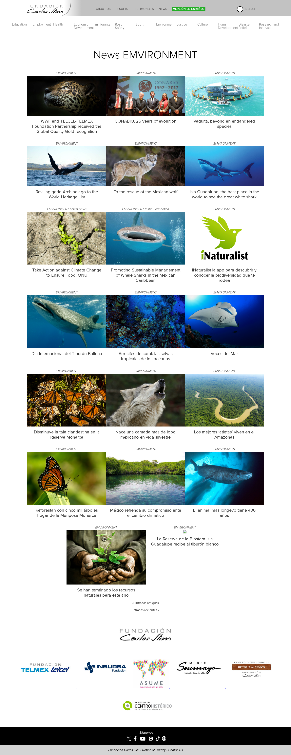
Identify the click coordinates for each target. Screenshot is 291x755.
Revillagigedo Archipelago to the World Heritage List (67, 194)
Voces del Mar (224, 353)
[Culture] (207, 18)
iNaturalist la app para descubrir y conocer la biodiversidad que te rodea (224, 275)
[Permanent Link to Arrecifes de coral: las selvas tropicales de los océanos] (145, 347)
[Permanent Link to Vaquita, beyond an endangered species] (224, 115)
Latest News (78, 209)
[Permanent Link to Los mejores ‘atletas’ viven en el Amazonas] (224, 425)
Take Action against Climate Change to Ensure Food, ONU (66, 273)
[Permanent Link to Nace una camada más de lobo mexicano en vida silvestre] (145, 425)
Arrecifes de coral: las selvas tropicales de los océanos (146, 356)
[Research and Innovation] (269, 18)
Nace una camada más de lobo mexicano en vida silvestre (145, 434)
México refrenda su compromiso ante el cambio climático (145, 513)
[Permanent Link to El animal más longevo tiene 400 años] (224, 504)
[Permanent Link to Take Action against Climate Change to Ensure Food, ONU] (66, 264)
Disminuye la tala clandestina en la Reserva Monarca (67, 434)
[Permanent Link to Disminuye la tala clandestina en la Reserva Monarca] (66, 425)
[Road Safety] (125, 18)
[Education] (22, 18)
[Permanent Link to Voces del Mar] (224, 347)
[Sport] (145, 18)
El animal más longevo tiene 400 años (224, 513)
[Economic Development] (84, 18)
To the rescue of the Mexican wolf (145, 191)
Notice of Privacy (154, 750)
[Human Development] (228, 18)
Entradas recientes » (145, 610)
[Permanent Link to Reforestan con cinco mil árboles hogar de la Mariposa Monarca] (66, 504)
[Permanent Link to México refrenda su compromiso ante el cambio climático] (145, 504)
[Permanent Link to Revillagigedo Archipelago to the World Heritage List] (66, 185)
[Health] (63, 18)
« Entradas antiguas (145, 603)
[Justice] (187, 18)
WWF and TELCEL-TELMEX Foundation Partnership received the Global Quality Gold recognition (66, 126)
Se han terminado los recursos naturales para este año (106, 592)
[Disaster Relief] (248, 18)
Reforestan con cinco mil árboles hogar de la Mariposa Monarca (67, 513)
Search (250, 9)
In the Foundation (157, 209)
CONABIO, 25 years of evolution (145, 121)
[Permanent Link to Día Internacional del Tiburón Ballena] (66, 347)
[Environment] (166, 18)
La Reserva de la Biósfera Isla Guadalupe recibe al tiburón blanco (185, 541)
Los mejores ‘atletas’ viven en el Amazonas (224, 434)
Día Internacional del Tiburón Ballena (66, 353)
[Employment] (42, 18)
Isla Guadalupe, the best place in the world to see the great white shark (224, 194)
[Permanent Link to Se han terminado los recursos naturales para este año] (106, 584)
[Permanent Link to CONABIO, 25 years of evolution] (145, 115)
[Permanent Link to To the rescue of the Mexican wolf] (145, 185)
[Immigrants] (104, 18)
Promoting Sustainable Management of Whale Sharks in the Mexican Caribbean (145, 275)
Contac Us (175, 750)
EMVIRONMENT (67, 73)
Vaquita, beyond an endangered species (224, 124)
